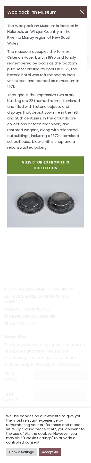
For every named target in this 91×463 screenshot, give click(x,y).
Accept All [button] (50, 452)
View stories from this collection (45, 165)
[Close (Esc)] (82, 12)
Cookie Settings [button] (21, 452)
